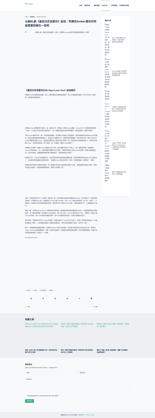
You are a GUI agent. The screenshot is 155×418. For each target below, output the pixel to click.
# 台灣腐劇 (43, 290)
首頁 (80, 5)
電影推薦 (97, 5)
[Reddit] (67, 298)
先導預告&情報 (124, 5)
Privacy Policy (89, 415)
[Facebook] (31, 298)
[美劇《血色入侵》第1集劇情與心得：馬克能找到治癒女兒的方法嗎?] (41, 335)
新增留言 (29, 379)
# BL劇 (28, 290)
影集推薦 (114, 5)
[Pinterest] (55, 298)
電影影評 (87, 5)
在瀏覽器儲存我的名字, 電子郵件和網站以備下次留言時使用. (43, 395)
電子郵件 (83, 373)
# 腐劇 (51, 290)
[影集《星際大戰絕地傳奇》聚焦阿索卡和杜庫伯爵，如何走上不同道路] (77, 335)
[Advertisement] (61, 113)
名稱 (28, 373)
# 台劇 (35, 290)
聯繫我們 (81, 415)
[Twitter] (43, 298)
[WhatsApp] (91, 298)
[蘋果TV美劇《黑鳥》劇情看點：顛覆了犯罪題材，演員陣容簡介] (113, 335)
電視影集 (105, 5)
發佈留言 (29, 401)
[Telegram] (79, 298)
